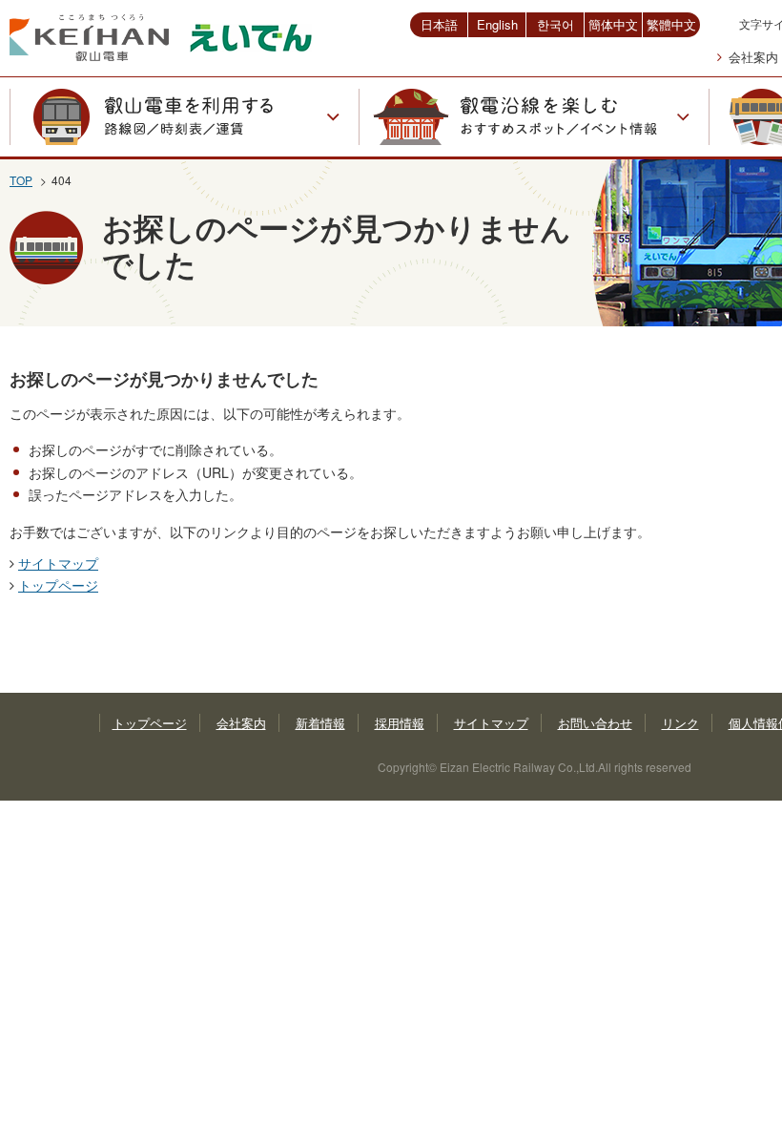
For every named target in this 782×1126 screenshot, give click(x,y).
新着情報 (320, 723)
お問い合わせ (595, 723)
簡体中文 (613, 24)
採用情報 (399, 723)
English (497, 24)
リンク (680, 723)
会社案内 (753, 57)
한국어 (555, 24)
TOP (21, 180)
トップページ (58, 584)
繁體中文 (671, 24)
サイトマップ (58, 563)
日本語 (439, 24)
